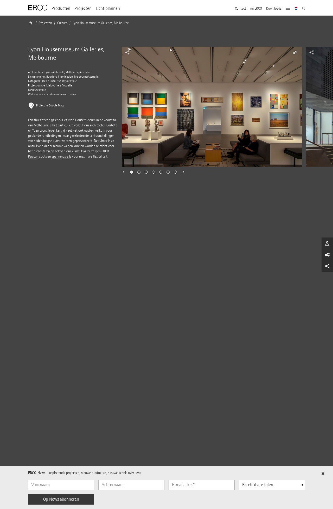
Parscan (33, 156)
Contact (240, 8)
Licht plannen (108, 8)
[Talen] (296, 9)
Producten (61, 8)
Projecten (83, 8)
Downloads (273, 8)
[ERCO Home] (37, 8)
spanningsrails (61, 156)
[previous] (125, 172)
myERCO (256, 8)
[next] (182, 172)
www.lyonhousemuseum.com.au (58, 94)
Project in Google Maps (50, 105)
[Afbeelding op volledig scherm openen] (295, 52)
